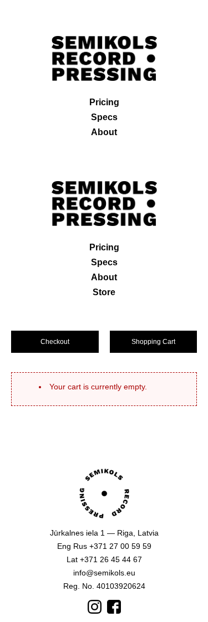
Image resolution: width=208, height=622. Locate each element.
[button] (55, 342)
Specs (104, 117)
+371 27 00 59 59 (120, 546)
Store (104, 292)
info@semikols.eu (104, 572)
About (104, 132)
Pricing (104, 102)
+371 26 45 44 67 (111, 559)
